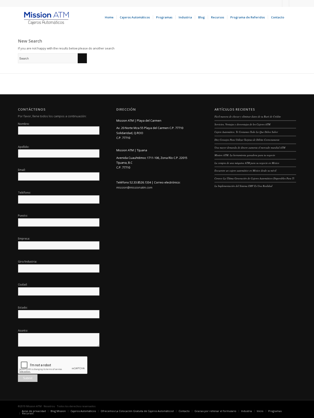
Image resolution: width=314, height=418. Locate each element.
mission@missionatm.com (134, 187)
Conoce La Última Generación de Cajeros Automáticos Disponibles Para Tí (254, 178)
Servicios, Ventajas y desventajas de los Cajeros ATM (242, 124)
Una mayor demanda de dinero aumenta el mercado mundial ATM (249, 147)
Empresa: (24, 238)
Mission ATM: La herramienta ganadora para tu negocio (244, 155)
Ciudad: (22, 284)
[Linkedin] (278, 3)
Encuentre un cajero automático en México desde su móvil (245, 170)
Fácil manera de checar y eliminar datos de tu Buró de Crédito (247, 116)
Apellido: (23, 147)
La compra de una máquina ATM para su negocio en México (246, 163)
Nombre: (23, 124)
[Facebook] (285, 3)
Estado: (23, 307)
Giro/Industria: (27, 261)
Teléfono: (24, 193)
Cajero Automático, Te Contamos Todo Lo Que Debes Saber (246, 132)
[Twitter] (292, 3)
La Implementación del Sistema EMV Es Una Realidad (243, 186)
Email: (22, 170)
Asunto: (23, 330)
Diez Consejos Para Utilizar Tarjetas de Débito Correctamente (247, 139)
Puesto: (23, 216)
